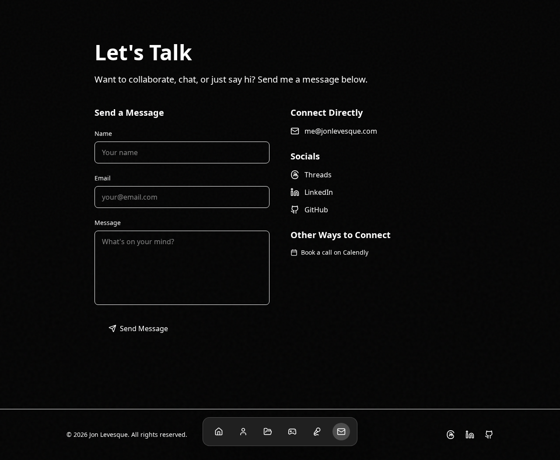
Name (103, 133)
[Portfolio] (267, 431)
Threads (318, 175)
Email (102, 178)
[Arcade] (292, 431)
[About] (243, 431)
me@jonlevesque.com (340, 131)
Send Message (144, 328)
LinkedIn (318, 192)
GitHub (316, 209)
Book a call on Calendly (334, 252)
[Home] (219, 431)
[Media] (317, 431)
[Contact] (341, 431)
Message (107, 222)
